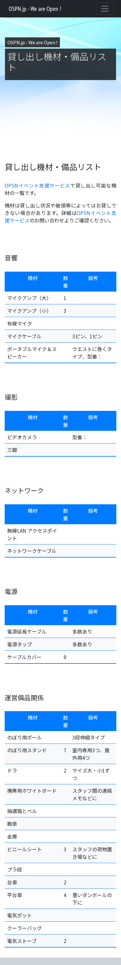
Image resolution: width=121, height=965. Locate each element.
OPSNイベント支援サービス (37, 185)
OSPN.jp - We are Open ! (35, 9)
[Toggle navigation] (105, 8)
